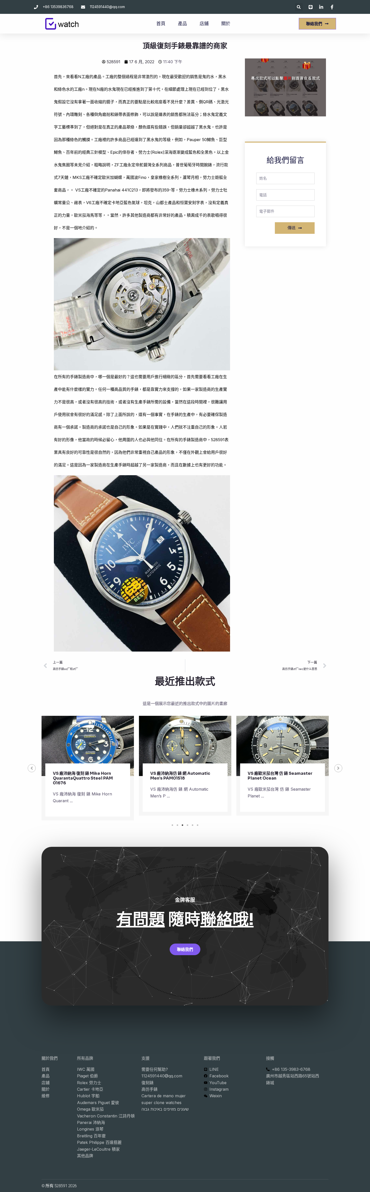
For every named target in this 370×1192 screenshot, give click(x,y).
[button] (299, 7)
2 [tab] (177, 825)
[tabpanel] (87, 768)
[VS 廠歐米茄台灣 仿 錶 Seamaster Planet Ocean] (282, 746)
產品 (182, 23)
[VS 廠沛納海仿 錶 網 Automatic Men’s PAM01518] (185, 746)
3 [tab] (182, 825)
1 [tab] (172, 825)
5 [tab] (192, 825)
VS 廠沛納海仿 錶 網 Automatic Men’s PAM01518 (180, 776)
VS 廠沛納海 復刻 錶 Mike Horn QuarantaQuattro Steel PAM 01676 (83, 778)
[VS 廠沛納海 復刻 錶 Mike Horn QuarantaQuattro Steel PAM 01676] (88, 746)
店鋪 (204, 23)
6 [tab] (197, 825)
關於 (225, 23)
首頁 (160, 23)
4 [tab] (187, 825)
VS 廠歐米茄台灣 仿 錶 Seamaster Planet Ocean (280, 776)
